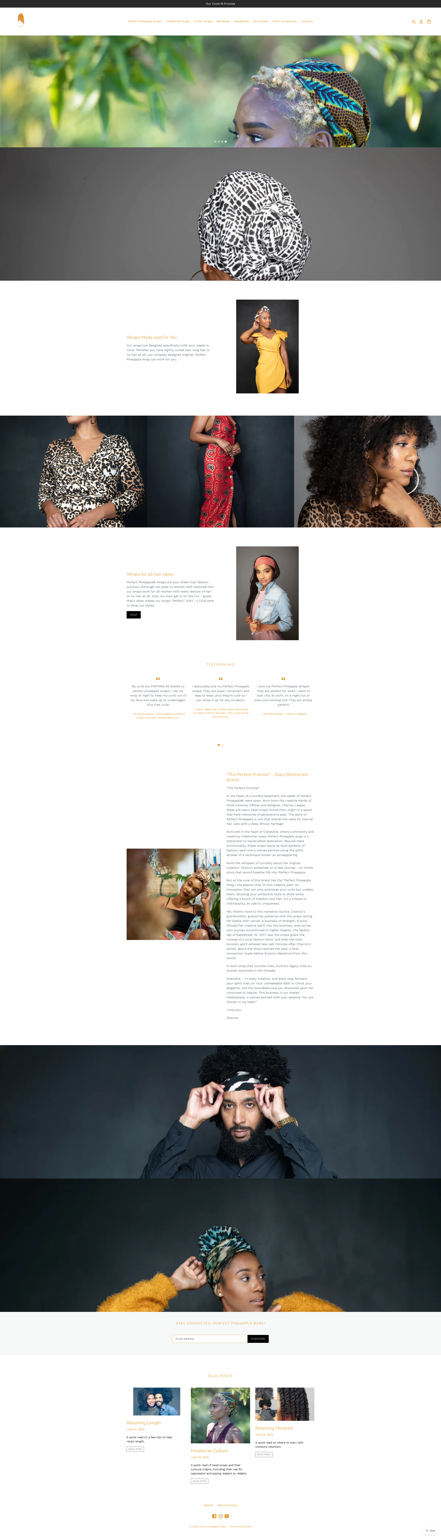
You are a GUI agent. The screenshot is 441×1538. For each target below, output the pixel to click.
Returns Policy (227, 1505)
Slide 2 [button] (219, 142)
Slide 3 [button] (222, 142)
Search (208, 1505)
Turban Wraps (203, 21)
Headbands (241, 21)
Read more (135, 1449)
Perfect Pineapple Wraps (144, 21)
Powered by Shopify (241, 1526)
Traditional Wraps (177, 21)
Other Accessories (284, 21)
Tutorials (307, 21)
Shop (133, 614)
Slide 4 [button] (226, 142)
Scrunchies (260, 21)
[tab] (215, 142)
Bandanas (223, 21)
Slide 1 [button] (215, 142)
